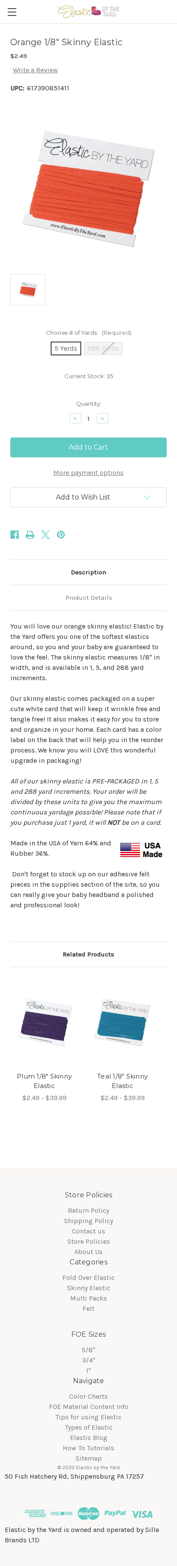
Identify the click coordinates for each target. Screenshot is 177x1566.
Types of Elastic (89, 1427)
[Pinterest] (61, 535)
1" (88, 1370)
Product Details (88, 597)
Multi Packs (88, 1298)
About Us (88, 1252)
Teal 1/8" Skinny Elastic (122, 1081)
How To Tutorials (88, 1448)
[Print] (30, 535)
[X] (45, 535)
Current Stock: (88, 376)
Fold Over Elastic (88, 1277)
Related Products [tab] (88, 954)
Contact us (88, 1231)
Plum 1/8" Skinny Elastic (44, 1081)
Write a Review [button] (35, 70)
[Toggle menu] (12, 12)
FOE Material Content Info (88, 1407)
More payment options (88, 473)
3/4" (88, 1360)
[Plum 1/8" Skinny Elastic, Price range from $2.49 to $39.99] (44, 1022)
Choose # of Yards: (88, 332)
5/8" (88, 1350)
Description (88, 572)
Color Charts (88, 1396)
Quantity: (88, 403)
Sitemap (89, 1458)
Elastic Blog (88, 1437)
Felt (88, 1308)
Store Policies (88, 1241)
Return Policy (88, 1210)
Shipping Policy (88, 1221)
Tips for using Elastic (88, 1417)
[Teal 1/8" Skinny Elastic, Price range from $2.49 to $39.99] (122, 1022)
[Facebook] (14, 535)
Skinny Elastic (88, 1288)
